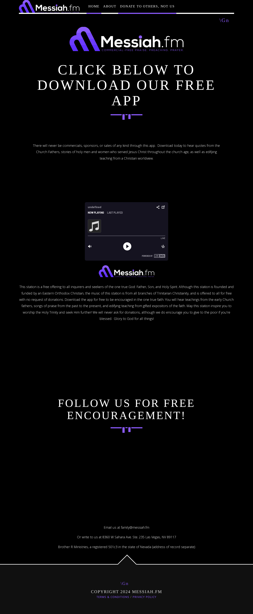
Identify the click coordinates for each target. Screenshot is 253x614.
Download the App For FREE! (126, 133)
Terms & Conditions (113, 597)
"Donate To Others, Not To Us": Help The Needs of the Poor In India (126, 478)
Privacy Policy (144, 597)
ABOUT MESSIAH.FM (126, 336)
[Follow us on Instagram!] (126, 446)
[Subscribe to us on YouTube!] (170, 446)
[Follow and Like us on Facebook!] (82, 446)
